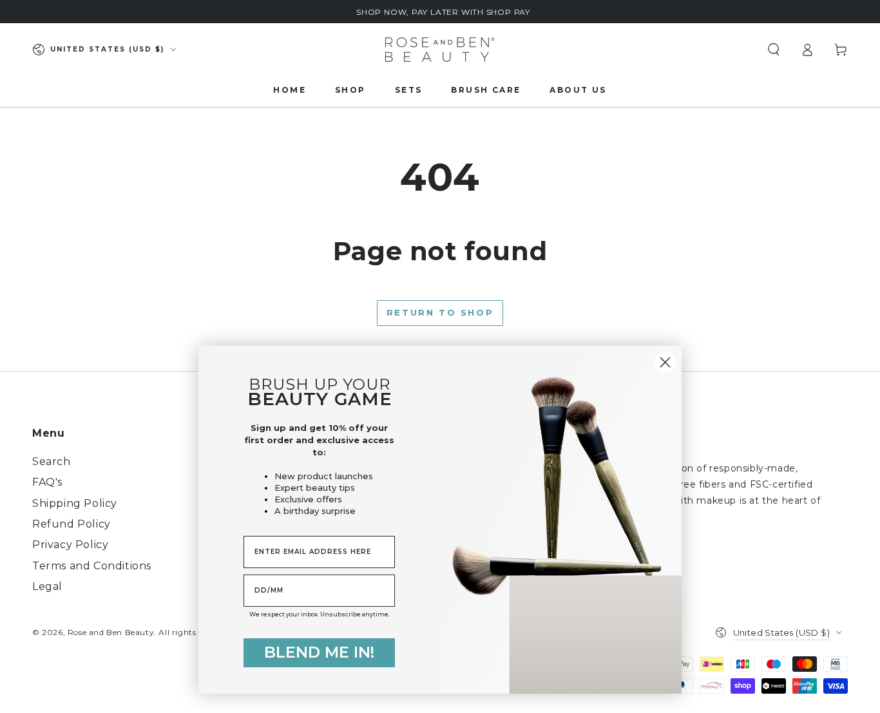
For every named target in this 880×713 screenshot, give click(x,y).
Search (51, 461)
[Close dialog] (665, 362)
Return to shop (440, 312)
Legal (47, 586)
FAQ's (47, 482)
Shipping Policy (74, 503)
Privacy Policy (70, 544)
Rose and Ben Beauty (111, 632)
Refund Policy (71, 524)
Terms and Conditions (91, 566)
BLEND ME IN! (319, 652)
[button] (773, 49)
